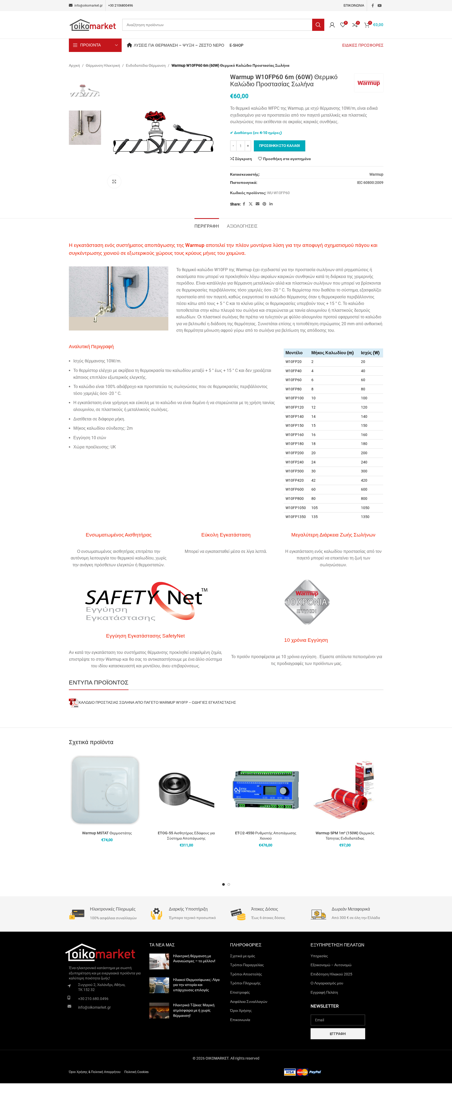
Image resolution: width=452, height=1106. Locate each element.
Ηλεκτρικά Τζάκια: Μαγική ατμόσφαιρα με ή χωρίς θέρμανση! (194, 1010)
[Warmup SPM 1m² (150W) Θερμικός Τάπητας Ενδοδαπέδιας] (345, 790)
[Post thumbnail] (159, 961)
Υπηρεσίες (319, 956)
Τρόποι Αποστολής (246, 974)
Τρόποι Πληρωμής (245, 983)
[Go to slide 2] (228, 884)
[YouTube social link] (379, 5)
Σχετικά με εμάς (242, 956)
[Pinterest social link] (264, 204)
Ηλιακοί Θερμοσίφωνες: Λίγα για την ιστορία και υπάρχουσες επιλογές (196, 985)
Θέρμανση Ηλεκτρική (103, 65)
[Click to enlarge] (114, 181)
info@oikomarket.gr (94, 1007)
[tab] (206, 225)
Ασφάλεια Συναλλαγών (248, 1001)
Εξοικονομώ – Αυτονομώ (331, 965)
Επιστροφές (240, 992)
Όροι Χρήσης (241, 1010)
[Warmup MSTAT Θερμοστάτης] (107, 790)
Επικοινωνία (240, 1020)
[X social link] (250, 204)
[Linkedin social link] (271, 204)
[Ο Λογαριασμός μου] (332, 25)
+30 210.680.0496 (93, 999)
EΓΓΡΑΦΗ (338, 1034)
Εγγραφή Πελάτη (324, 992)
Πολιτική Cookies (136, 1072)
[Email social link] (257, 204)
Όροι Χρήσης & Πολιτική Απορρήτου (95, 1072)
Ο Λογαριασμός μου (327, 983)
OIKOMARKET (217, 1058)
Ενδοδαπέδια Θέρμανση (146, 65)
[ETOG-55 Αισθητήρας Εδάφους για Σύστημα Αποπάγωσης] (186, 790)
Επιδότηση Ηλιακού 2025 (331, 974)
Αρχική (74, 65)
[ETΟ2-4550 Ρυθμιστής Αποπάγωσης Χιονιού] (265, 790)
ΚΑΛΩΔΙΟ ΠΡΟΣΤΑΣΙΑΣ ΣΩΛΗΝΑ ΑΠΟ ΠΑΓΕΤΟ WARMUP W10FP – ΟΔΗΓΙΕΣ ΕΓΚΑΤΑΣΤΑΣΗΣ (157, 702)
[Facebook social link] (373, 5)
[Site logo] (93, 24)
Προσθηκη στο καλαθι (279, 146)
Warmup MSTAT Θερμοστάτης (107, 833)
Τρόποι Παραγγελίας (247, 965)
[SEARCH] (318, 25)
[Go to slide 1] (223, 884)
